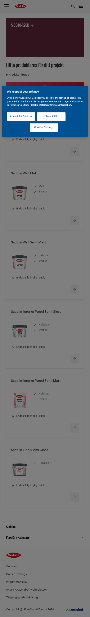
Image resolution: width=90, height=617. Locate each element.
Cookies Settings (44, 127)
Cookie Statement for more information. (51, 105)
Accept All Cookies (21, 116)
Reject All (51, 116)
